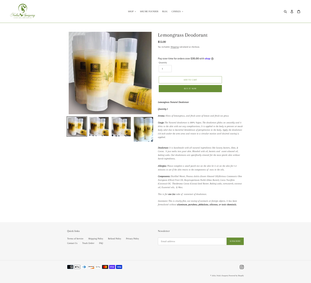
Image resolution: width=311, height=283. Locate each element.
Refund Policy (114, 238)
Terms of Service (75, 238)
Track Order (88, 243)
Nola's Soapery (223, 276)
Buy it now (190, 88)
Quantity (163, 62)
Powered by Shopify (236, 276)
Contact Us (72, 243)
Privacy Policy (132, 238)
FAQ (101, 243)
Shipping (175, 47)
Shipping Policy (95, 238)
